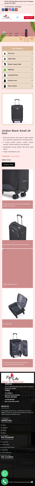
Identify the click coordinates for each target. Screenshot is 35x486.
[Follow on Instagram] (9, 9)
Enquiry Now (29, 17)
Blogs (4, 433)
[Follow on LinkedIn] (13, 9)
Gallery (4, 430)
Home (5, 33)
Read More (5, 419)
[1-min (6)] (17, 123)
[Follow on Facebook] (3, 9)
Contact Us (5, 435)
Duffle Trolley (5, 444)
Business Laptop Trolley (8, 447)
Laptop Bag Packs (6, 452)
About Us (5, 427)
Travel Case (5, 442)
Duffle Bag (5, 450)
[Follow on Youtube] (16, 9)
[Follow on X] (6, 9)
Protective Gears (6, 455)
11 (24, 122)
